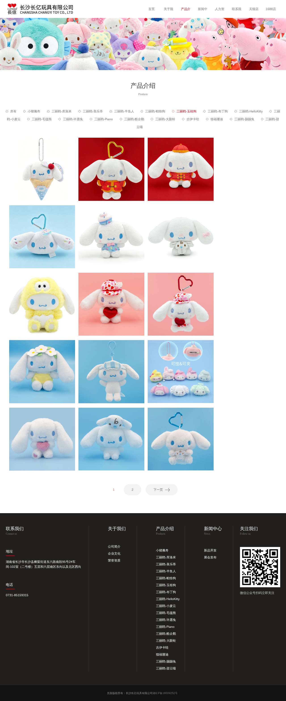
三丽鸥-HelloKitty (251, 111)
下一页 (158, 489)
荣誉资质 (114, 560)
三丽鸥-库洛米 (62, 111)
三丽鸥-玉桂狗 (186, 111)
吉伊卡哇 (193, 119)
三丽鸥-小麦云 (166, 606)
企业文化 (114, 553)
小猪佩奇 (34, 111)
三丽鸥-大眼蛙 (165, 119)
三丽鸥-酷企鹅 (134, 119)
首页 (151, 9)
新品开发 (210, 550)
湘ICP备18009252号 (165, 693)
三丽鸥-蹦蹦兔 (244, 119)
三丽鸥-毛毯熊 (42, 119)
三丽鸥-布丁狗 (218, 111)
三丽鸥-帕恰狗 (155, 111)
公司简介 (114, 546)
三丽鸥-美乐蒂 (93, 111)
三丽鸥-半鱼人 (124, 111)
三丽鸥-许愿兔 (73, 119)
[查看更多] (42, 176)
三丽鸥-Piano (103, 119)
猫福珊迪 (216, 119)
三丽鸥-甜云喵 (166, 668)
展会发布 (210, 557)
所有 (13, 111)
